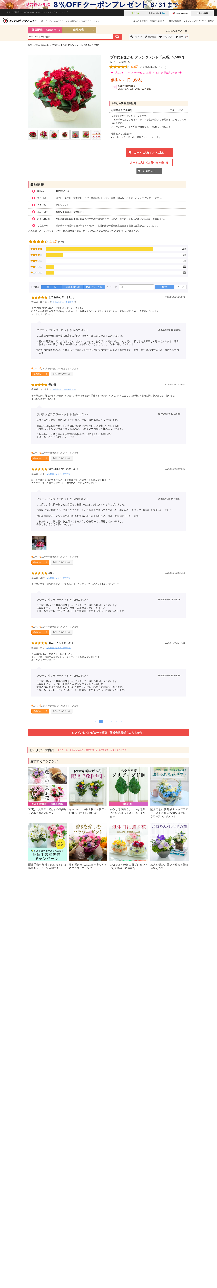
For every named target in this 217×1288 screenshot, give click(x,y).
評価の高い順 (73, 287)
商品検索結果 (42, 45)
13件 (184, 249)
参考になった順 (94, 287)
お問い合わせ (175, 21)
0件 (184, 260)
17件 (61, 242)
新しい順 (51, 287)
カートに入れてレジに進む (149, 152)
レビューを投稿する (120, 62)
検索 (164, 287)
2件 (184, 254)
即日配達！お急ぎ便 (44, 29)
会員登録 (152, 36)
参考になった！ (40, 374)
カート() (183, 36)
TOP (30, 45)
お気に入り (168, 36)
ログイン (138, 36)
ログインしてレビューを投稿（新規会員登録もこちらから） (108, 732)
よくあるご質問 (140, 21)
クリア (180, 287)
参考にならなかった (62, 374)
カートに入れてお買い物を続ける (149, 162)
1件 (184, 266)
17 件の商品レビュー (153, 67)
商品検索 (78, 29)
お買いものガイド (158, 21)
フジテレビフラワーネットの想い (199, 21)
